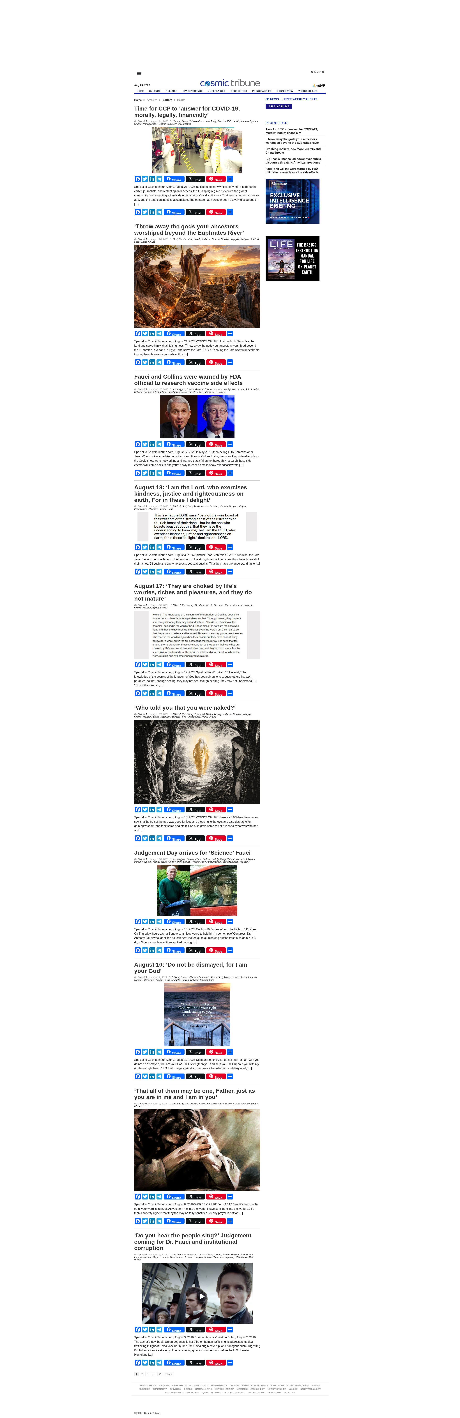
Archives (164, 1385)
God (175, 239)
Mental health (160, 861)
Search (318, 72)
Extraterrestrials (298, 1385)
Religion (172, 91)
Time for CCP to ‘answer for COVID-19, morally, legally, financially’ (187, 111)
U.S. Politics (184, 124)
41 (160, 1374)
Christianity (188, 605)
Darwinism (175, 1389)
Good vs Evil (224, 121)
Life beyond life (277, 1389)
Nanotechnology (310, 1389)
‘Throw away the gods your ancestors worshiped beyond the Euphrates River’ (189, 229)
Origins (138, 124)
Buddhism (144, 1389)
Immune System (249, 121)
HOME (140, 91)
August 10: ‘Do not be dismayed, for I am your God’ (190, 967)
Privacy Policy (148, 1385)
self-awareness (230, 861)
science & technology (155, 392)
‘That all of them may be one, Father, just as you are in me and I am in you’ (194, 1094)
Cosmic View (285, 91)
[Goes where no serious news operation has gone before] (230, 82)
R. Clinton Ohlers (234, 1393)
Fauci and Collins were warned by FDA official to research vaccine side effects (188, 379)
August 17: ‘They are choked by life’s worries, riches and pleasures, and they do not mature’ (193, 592)
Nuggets (235, 239)
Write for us (179, 1385)
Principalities (262, 91)
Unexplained (217, 91)
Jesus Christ (224, 605)
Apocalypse (179, 389)
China (185, 121)
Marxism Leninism (224, 1389)
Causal (176, 121)
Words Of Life (308, 91)
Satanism (165, 716)
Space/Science (193, 91)
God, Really (194, 506)
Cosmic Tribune (151, 1413)
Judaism (206, 239)
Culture (155, 91)
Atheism (315, 1385)
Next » (169, 1374)
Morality (225, 239)
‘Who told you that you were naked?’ (185, 707)
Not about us (197, 1385)
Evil (197, 714)
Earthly (167, 99)
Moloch (216, 239)
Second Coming (256, 1393)
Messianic (238, 605)
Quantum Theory (212, 1393)
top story (171, 124)
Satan (156, 716)
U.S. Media (205, 392)
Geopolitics (239, 91)
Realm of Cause (184, 1257)
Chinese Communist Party (202, 121)
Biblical (177, 506)
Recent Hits (193, 1393)
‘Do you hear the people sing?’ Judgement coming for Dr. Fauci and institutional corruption (193, 1241)
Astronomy (277, 1385)
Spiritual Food (166, 509)
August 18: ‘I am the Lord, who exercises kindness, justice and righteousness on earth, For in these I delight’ (190, 493)
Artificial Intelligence (255, 1385)
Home (138, 99)
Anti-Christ (177, 1254)
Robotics (289, 1393)
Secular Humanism (177, 392)
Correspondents (217, 1385)
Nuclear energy (174, 1393)
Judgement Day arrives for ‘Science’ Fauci (192, 852)
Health (236, 121)
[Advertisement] (230, 37)
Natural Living (163, 980)
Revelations (275, 1393)
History (217, 714)
